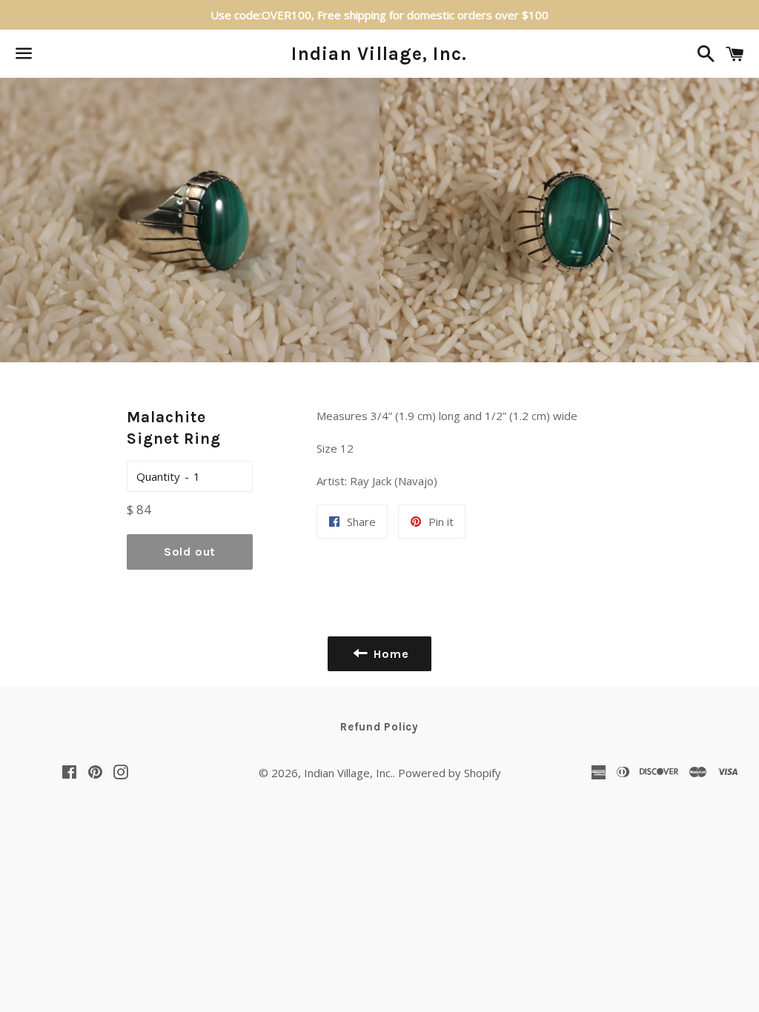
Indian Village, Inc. (379, 53)
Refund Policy (379, 726)
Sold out (190, 552)
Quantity (158, 476)
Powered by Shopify (449, 772)
